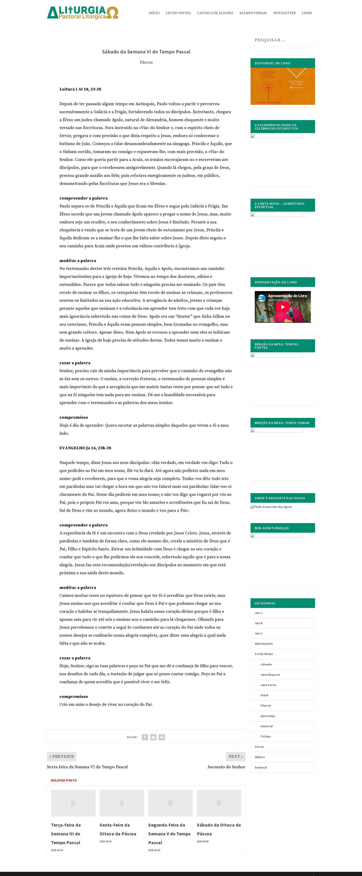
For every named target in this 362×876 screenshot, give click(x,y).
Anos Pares (268, 685)
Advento (266, 664)
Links (307, 13)
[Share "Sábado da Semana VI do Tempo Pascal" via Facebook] (145, 737)
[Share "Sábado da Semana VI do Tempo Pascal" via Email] (153, 737)
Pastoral (261, 768)
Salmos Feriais (253, 13)
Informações (264, 644)
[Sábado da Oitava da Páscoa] (219, 803)
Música (260, 757)
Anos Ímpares (270, 675)
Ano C (258, 633)
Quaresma (268, 716)
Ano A (258, 613)
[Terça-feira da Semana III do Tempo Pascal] (73, 803)
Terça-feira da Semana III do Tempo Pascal (66, 833)
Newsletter (284, 13)
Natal (264, 695)
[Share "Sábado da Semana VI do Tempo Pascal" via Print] (162, 737)
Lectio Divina (178, 13)
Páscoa (146, 62)
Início (154, 13)
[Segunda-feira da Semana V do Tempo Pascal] (170, 803)
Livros (259, 747)
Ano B (258, 623)
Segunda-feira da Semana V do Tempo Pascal (169, 833)
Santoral (267, 726)
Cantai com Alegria (215, 13)
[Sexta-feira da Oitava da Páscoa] (122, 803)
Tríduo (266, 737)
